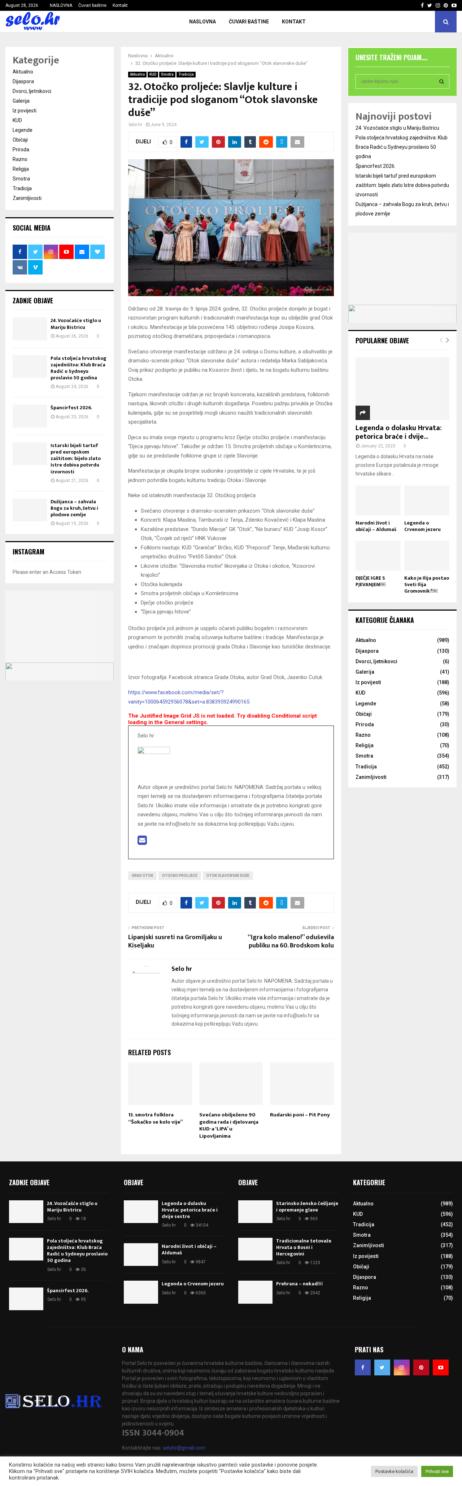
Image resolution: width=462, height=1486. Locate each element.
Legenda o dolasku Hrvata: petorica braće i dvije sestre (190, 1210)
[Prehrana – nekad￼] (255, 1292)
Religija (21, 169)
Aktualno (137, 74)
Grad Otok (142, 876)
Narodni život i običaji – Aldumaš (376, 526)
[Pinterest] (421, 1367)
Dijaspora (23, 81)
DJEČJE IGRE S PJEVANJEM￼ (370, 581)
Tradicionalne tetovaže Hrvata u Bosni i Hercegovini (303, 1247)
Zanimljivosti (27, 198)
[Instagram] (402, 1367)
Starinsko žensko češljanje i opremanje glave (307, 1206)
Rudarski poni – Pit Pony (300, 1114)
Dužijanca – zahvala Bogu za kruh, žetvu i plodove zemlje (74, 508)
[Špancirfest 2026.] (30, 416)
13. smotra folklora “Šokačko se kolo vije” (155, 1118)
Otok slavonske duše (227, 876)
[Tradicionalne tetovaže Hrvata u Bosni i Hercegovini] (255, 1249)
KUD (152, 74)
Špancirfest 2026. (71, 407)
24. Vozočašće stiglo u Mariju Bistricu (76, 323)
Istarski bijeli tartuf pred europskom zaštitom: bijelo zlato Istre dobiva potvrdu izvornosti (76, 458)
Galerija (21, 101)
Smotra (167, 74)
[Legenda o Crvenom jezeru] (426, 501)
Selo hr (135, 124)
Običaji (20, 140)
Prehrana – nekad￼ (299, 1284)
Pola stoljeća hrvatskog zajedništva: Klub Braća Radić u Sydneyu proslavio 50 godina (78, 368)
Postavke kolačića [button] (394, 1471)
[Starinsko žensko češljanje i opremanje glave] (255, 1211)
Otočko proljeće (179, 876)
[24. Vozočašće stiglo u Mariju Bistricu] (30, 328)
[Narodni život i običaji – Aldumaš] (378, 501)
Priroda (21, 149)
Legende (22, 130)
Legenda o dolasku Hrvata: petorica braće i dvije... (399, 432)
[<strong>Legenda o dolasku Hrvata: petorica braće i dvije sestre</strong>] (402, 388)
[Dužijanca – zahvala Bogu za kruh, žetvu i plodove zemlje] (30, 510)
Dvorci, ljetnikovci (32, 91)
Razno (20, 159)
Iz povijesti (24, 110)
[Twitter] (382, 1367)
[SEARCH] (441, 81)
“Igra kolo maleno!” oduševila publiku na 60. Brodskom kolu (291, 941)
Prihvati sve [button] (437, 1471)
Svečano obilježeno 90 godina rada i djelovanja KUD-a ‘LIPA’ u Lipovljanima (228, 1125)
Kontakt (120, 5)
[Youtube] (441, 1367)
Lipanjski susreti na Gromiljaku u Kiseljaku (175, 941)
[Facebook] (363, 1367)
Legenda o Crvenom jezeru (422, 526)
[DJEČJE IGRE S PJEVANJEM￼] (378, 556)
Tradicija (186, 74)
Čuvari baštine (92, 5)
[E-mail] (142, 842)
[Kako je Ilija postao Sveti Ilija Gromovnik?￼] (426, 556)
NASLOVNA (61, 5)
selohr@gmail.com (184, 1448)
